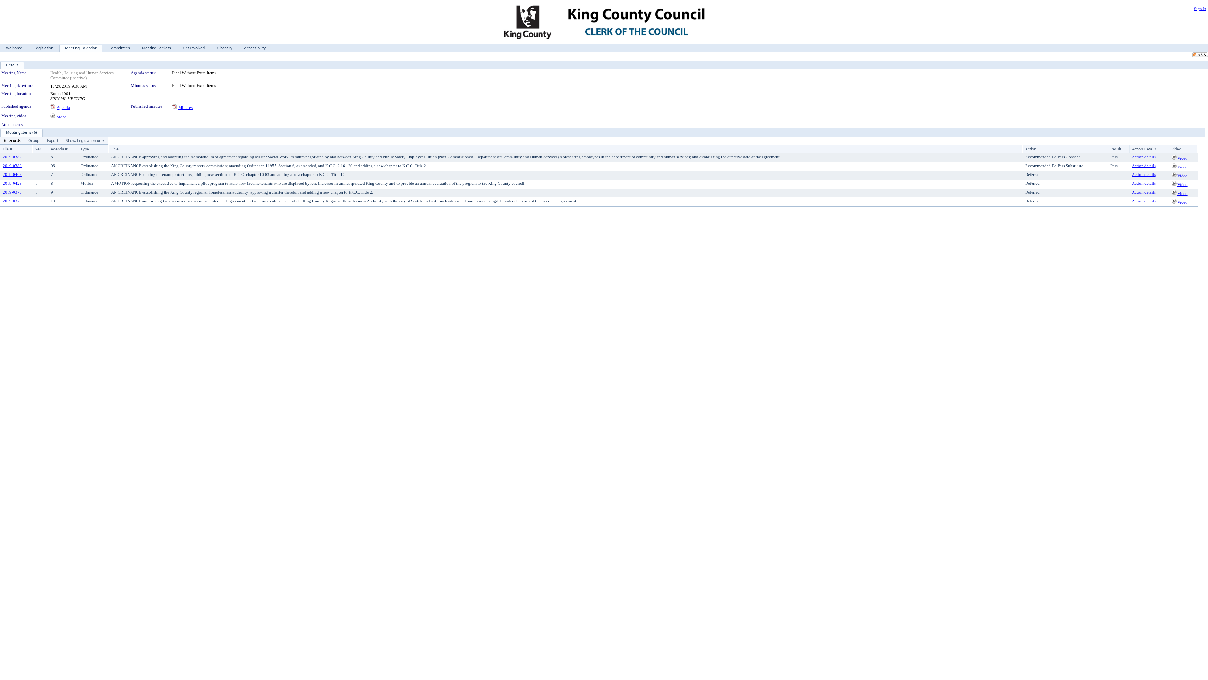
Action (1030, 149)
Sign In (1200, 8)
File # (7, 149)
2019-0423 (12, 183)
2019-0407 (12, 174)
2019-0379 (12, 201)
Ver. (38, 149)
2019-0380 (12, 165)
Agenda (63, 107)
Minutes (185, 107)
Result (1115, 149)
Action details (1144, 157)
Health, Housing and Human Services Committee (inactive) (82, 75)
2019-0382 (12, 157)
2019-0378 (12, 192)
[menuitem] (12, 140)
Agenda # (59, 149)
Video (62, 117)
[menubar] (54, 141)
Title (115, 149)
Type (85, 149)
